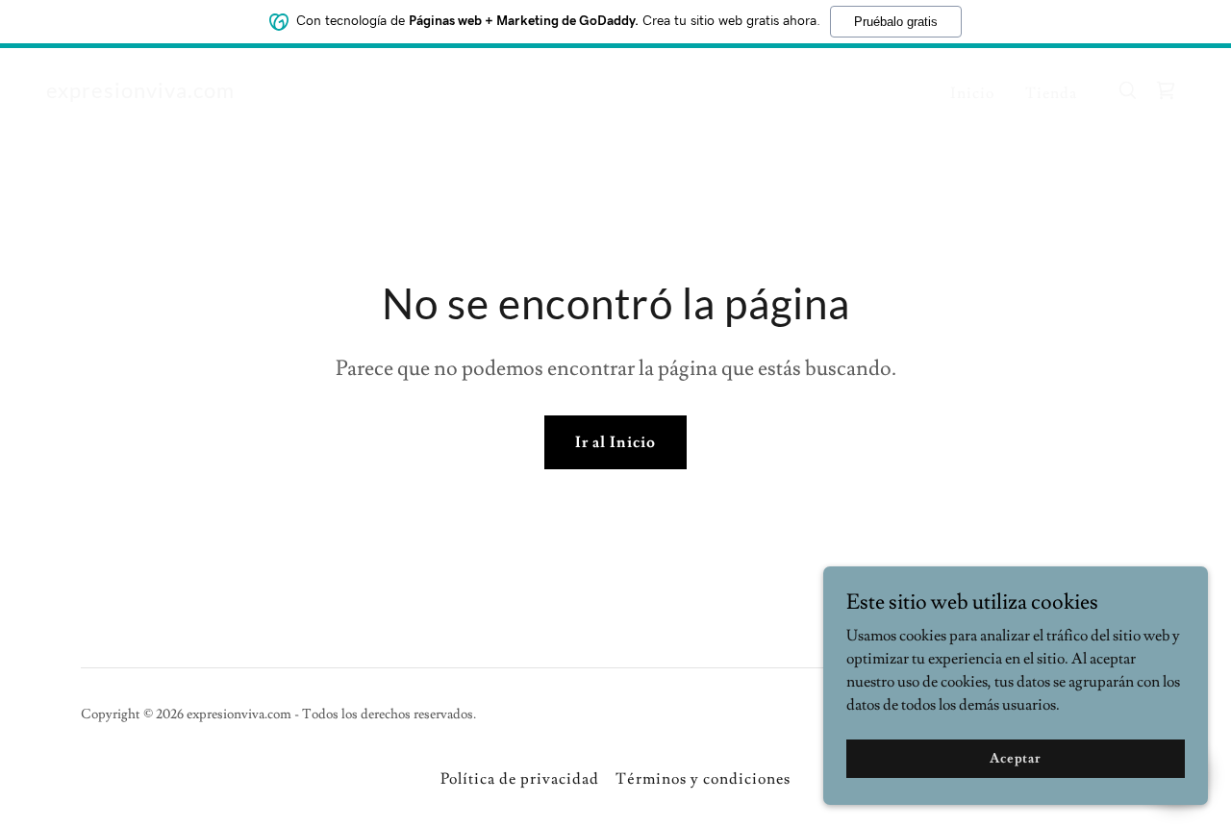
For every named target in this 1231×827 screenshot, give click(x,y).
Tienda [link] (1051, 93)
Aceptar (1016, 757)
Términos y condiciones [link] (703, 779)
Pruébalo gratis (896, 21)
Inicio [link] (972, 93)
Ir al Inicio (615, 442)
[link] (140, 93)
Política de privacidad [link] (519, 779)
